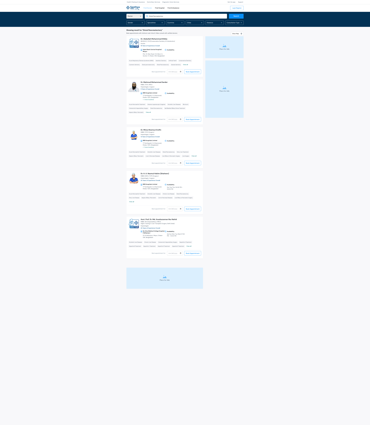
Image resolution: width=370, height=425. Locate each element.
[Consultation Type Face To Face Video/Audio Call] (234, 23)
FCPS (146, 84)
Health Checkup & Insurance (136, 2)
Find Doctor (147, 8)
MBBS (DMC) (145, 176)
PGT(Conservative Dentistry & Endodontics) (161, 41)
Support (240, 2)
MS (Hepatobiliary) (150, 222)
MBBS (142, 84)
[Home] (133, 8)
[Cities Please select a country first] (195, 23)
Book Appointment (192, 72)
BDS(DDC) (144, 41)
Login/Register (237, 8)
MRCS (150, 84)
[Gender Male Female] (135, 23)
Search (236, 16)
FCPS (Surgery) (149, 132)
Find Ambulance (173, 8)
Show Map (235, 33)
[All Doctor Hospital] (134, 16)
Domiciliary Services (153, 2)
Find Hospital (159, 8)
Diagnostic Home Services (170, 2)
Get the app (231, 2)
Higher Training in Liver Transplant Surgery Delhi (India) (158, 223)
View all (185, 64)
